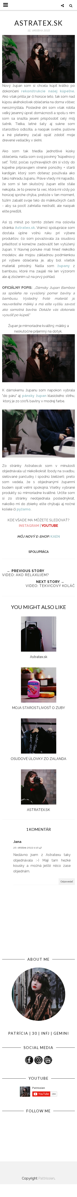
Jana (17, 842)
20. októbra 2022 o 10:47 (27, 847)
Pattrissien (46, 1178)
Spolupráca (38, 551)
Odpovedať (67, 881)
